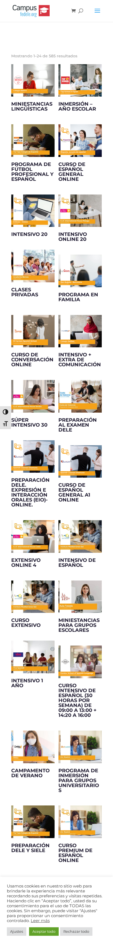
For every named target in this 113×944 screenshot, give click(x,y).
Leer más (40, 920)
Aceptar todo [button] (43, 931)
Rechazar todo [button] (76, 931)
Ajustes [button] (16, 931)
